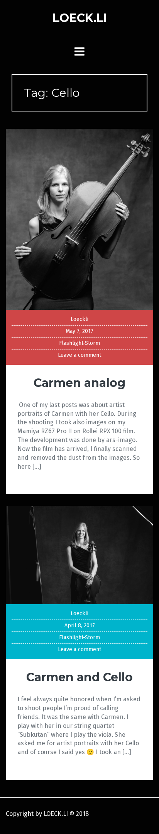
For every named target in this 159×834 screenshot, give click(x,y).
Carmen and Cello (79, 677)
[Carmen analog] (79, 219)
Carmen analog (79, 383)
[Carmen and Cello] (79, 554)
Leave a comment (79, 355)
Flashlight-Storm (79, 343)
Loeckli (79, 319)
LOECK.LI (79, 18)
